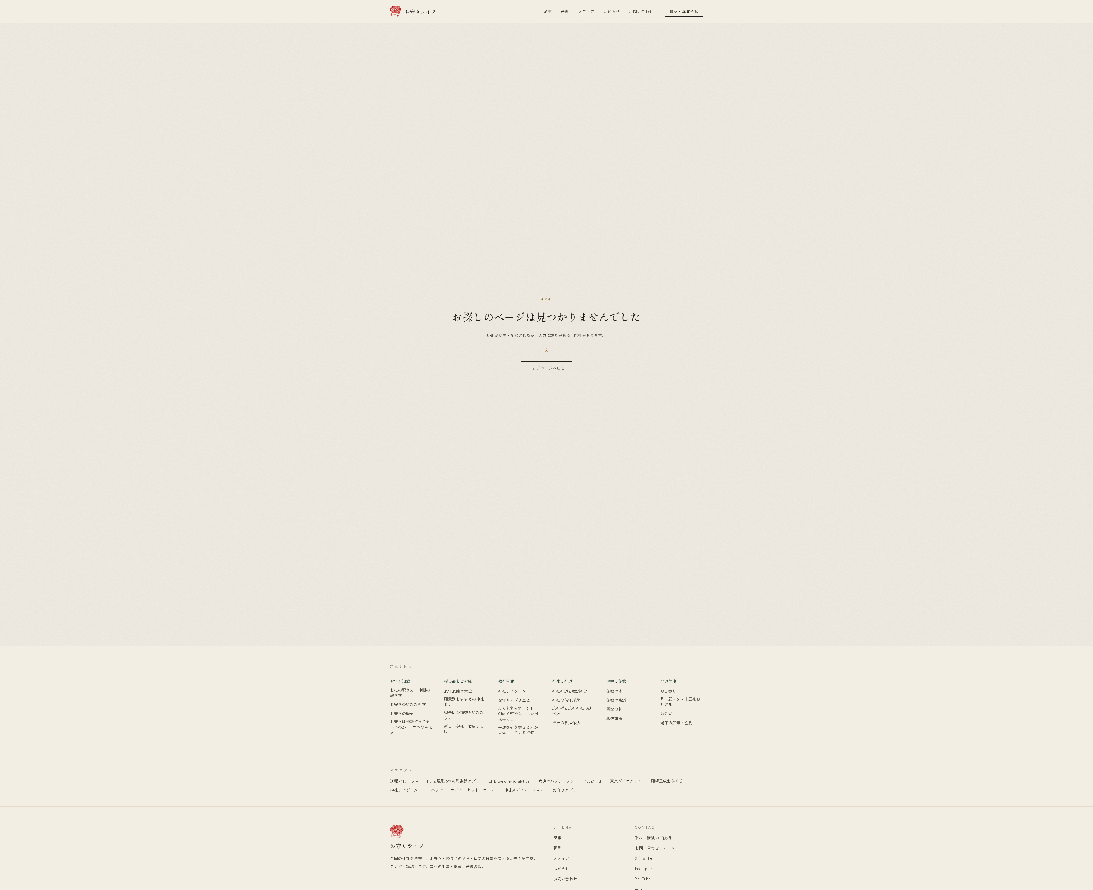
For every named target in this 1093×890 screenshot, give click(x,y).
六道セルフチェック (556, 781)
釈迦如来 (614, 718)
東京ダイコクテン (626, 781)
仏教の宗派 (616, 700)
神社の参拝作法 (566, 722)
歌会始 (666, 713)
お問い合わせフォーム (655, 848)
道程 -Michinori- (404, 781)
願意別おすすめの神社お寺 (464, 701)
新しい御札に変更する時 (464, 728)
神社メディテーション (524, 790)
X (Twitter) (645, 858)
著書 (565, 11)
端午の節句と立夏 (676, 722)
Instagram (644, 868)
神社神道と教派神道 (570, 691)
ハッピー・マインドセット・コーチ (463, 790)
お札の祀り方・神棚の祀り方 (410, 692)
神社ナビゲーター (514, 691)
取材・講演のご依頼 (653, 838)
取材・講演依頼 (684, 11)
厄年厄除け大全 (458, 691)
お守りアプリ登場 (514, 700)
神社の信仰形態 (566, 700)
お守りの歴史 (402, 713)
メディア (586, 11)
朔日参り (668, 691)
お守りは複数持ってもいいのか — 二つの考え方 (411, 727)
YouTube (643, 878)
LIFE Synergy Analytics (509, 781)
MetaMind (592, 781)
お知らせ (611, 11)
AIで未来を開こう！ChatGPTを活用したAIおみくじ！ (518, 713)
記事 (547, 11)
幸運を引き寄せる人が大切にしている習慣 (518, 730)
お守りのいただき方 (408, 704)
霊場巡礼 (614, 709)
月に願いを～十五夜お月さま (680, 701)
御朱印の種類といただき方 (464, 715)
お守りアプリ (565, 790)
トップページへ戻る (546, 368)
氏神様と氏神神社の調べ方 (572, 710)
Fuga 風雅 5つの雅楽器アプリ (453, 781)
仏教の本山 (616, 691)
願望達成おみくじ (667, 781)
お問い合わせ (641, 11)
